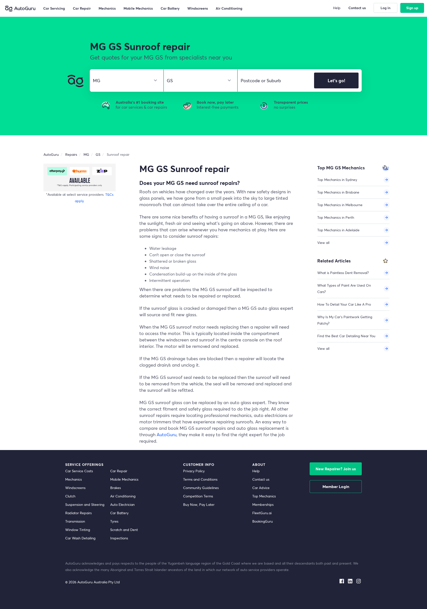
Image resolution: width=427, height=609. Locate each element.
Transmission (75, 521)
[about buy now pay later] (79, 177)
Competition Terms (198, 496)
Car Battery (119, 513)
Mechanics (73, 479)
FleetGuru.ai (262, 513)
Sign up (412, 7)
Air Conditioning (122, 496)
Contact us (260, 479)
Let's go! (336, 80)
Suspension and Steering (84, 504)
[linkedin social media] (350, 580)
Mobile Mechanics (124, 479)
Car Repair (118, 471)
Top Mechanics (264, 496)
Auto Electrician (122, 504)
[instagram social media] (358, 580)
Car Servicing (54, 8)
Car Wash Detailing (80, 538)
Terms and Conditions (200, 479)
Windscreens (75, 487)
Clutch (70, 496)
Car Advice (261, 487)
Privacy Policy (194, 471)
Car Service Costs (79, 471)
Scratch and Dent (124, 529)
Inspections (119, 538)
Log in (385, 7)
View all (323, 242)
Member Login (335, 486)
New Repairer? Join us (336, 468)
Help (256, 471)
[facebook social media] (342, 580)
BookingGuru (262, 521)
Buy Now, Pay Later (198, 504)
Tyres (114, 521)
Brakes (115, 487)
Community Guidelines (201, 487)
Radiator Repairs (78, 513)
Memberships (263, 504)
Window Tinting (77, 529)
